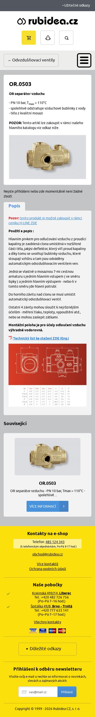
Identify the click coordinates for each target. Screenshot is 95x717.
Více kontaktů (47, 564)
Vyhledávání (71, 32)
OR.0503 (47, 483)
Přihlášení (47, 33)
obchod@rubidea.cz (47, 554)
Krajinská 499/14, (51, 593)
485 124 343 (55, 542)
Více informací (42, 506)
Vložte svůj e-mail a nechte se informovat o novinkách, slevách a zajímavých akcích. (47, 678)
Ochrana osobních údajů (47, 569)
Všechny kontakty (47, 622)
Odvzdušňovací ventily (33, 60)
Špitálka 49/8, (51, 606)
